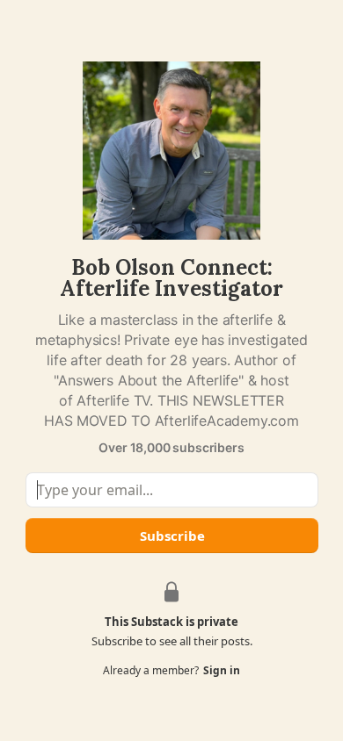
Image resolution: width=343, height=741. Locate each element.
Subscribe (171, 535)
